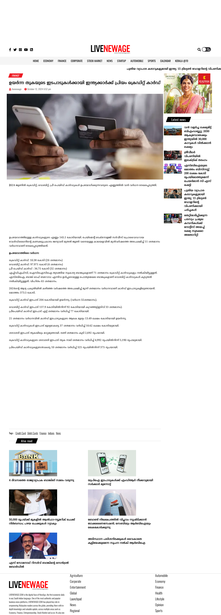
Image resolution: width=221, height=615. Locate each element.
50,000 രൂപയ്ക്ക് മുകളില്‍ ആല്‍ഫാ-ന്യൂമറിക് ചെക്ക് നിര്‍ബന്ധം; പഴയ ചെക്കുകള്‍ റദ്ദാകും (42, 521)
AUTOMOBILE (136, 61)
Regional (74, 606)
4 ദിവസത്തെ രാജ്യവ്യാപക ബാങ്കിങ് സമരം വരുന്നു (41, 480)
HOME (36, 61)
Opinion (158, 601)
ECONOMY (48, 61)
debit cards (32, 433)
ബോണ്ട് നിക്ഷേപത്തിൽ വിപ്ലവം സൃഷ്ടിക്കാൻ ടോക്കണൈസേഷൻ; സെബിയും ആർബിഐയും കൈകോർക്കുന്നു (119, 523)
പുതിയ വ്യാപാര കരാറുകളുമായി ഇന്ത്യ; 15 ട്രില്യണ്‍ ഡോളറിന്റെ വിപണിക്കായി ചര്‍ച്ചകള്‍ (195, 200)
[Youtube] (26, 49)
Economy (159, 580)
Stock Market (161, 611)
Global (73, 590)
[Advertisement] (110, 21)
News (72, 601)
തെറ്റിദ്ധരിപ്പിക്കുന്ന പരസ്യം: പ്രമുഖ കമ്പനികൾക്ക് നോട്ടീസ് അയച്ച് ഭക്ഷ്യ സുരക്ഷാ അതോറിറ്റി (195, 225)
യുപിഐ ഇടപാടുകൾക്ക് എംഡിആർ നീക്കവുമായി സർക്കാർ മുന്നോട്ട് (120, 482)
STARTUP (121, 61)
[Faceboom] (10, 49)
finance (43, 433)
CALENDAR (165, 61)
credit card (20, 433)
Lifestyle (159, 596)
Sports (158, 606)
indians (51, 433)
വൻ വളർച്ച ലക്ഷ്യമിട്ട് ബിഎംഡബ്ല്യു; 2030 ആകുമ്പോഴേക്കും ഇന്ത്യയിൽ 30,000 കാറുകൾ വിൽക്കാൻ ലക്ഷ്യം (197, 137)
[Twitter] (15, 49)
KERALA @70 (181, 61)
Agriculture (75, 575)
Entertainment (76, 585)
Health (158, 590)
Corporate (74, 580)
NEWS (110, 61)
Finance (158, 585)
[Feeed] (31, 49)
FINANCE (62, 61)
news (58, 433)
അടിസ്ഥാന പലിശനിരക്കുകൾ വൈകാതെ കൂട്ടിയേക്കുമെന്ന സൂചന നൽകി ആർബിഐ (116, 541)
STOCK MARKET (94, 61)
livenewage (16, 89)
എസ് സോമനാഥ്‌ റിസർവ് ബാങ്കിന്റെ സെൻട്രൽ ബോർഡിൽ (39, 565)
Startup (73, 611)
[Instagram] (20, 49)
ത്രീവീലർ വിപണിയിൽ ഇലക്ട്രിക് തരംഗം (195, 156)
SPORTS (152, 61)
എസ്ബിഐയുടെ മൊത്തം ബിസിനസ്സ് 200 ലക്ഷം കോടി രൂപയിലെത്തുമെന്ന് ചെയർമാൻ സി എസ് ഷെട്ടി (197, 175)
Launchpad (75, 596)
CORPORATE (77, 61)
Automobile (160, 575)
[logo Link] (110, 52)
